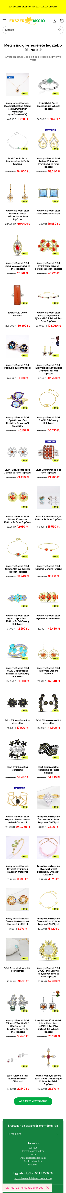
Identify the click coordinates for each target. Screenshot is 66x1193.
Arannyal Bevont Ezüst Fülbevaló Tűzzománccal (17, 366)
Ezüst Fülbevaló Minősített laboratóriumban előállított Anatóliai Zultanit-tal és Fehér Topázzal (48, 1026)
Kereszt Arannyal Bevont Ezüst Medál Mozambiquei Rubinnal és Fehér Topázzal (48, 1080)
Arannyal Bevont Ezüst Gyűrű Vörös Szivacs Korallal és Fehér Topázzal (48, 266)
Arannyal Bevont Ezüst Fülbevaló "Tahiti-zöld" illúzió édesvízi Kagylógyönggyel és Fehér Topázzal (17, 1026)
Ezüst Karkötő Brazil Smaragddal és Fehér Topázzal (17, 161)
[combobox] (33, 30)
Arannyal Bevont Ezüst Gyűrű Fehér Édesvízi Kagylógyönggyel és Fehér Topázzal (48, 972)
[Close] (48, 1187)
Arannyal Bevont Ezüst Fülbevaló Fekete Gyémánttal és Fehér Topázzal (17, 215)
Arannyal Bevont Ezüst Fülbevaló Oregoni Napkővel (48, 671)
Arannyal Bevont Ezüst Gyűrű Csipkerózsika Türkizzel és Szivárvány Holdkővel (17, 620)
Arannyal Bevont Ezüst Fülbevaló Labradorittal (48, 212)
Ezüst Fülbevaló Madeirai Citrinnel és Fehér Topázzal (17, 471)
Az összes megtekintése (33, 1101)
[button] (4, 21)
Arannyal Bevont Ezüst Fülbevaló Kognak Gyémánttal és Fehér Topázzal (48, 162)
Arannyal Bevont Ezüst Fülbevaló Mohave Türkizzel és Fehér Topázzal (17, 519)
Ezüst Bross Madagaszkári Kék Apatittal (17, 969)
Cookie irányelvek (33, 1161)
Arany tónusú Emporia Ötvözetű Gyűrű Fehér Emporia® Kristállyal (48, 819)
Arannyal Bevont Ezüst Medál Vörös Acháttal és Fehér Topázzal (17, 266)
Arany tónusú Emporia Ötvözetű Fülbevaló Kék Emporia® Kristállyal (17, 921)
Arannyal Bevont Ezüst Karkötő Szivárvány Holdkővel (48, 420)
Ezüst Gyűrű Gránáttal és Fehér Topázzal (48, 471)
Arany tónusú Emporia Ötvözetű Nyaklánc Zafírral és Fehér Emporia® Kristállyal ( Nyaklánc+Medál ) (17, 109)
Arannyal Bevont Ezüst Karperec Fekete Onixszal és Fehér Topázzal (17, 819)
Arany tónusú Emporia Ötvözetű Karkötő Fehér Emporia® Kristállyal (48, 921)
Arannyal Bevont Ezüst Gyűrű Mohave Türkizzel (48, 617)
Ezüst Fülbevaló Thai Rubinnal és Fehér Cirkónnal (17, 1078)
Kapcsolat (33, 1164)
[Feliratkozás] (56, 1134)
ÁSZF (33, 1154)
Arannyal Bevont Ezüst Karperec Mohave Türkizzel (48, 567)
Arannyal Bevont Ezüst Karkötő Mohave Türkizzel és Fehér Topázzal (17, 569)
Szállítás (33, 1147)
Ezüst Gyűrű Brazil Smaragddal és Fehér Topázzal (48, 106)
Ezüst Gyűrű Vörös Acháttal (17, 314)
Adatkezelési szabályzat (33, 1157)
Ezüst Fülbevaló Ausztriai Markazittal (17, 722)
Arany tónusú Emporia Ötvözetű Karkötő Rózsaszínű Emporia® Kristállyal (48, 870)
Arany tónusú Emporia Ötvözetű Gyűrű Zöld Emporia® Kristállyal (17, 869)
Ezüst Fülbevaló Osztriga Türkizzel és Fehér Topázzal (48, 518)
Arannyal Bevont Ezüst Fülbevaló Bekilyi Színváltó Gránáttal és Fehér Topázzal (48, 369)
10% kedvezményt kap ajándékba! (24, 1187)
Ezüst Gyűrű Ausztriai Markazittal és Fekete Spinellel (48, 770)
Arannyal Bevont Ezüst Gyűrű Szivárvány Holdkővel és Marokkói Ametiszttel (17, 421)
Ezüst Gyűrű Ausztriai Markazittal (17, 768)
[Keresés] (59, 30)
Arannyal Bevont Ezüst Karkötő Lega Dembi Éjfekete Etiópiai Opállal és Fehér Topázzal (48, 317)
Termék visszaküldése (33, 1151)
